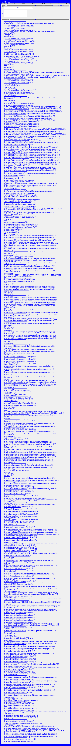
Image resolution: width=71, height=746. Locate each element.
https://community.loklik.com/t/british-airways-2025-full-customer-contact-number (15, 662)
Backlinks (5, 187)
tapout (5, 219)
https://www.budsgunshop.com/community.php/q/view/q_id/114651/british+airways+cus (16, 625)
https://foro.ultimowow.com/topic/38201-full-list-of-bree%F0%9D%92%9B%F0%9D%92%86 (17, 110)
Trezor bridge (6, 697)
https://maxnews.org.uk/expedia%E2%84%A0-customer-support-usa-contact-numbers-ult (16, 290)
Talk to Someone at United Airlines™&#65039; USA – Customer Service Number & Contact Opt (17, 199)
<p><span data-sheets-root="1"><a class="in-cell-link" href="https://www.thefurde (15, 30)
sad (4, 35)
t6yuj (4, 374)
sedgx (5, 417)
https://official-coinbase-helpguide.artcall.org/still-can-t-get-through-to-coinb (14, 213)
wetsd (5, 246)
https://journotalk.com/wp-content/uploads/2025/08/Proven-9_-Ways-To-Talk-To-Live (15, 193)
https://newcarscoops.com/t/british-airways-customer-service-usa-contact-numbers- (15, 728)
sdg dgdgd (5, 571)
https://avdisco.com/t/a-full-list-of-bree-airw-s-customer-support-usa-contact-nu (15, 31)
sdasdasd (5, 27)
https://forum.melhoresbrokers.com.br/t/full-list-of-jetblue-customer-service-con (15, 650)
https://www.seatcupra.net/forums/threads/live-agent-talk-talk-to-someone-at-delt (15, 405)
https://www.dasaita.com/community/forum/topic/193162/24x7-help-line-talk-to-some (16, 514)
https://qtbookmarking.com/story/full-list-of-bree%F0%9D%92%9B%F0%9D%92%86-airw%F (17, 208)
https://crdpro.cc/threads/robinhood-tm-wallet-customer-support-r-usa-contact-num (15, 687)
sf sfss (5, 407)
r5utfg (5, 375)
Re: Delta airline (7, 101)
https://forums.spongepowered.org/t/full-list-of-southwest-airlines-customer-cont (15, 443)
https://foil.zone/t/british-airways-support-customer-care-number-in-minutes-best (15, 644)
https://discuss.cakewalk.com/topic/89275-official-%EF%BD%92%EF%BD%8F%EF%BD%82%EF (18, 56)
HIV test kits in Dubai (7, 531)
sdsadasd (5, 64)
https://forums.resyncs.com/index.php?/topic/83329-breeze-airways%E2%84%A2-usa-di (16, 717)
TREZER (5, 306)
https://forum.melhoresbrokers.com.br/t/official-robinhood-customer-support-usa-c (15, 705)
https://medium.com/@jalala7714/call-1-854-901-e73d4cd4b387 (13, 498)
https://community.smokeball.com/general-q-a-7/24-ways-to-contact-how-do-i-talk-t (15, 586)
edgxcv (5, 322)
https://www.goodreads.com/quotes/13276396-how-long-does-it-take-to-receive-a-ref (15, 675)
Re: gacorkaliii (7, 722)
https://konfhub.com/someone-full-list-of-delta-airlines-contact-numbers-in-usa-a (15, 256)
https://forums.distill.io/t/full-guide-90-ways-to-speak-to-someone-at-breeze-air (15, 380)
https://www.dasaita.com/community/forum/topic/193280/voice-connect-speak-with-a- (16, 511)
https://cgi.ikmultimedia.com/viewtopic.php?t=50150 (11, 123)
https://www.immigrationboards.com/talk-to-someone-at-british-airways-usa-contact (15, 489)
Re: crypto (6, 61)
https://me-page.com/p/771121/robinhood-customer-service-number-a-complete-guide (16, 500)
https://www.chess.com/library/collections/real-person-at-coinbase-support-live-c (15, 666)
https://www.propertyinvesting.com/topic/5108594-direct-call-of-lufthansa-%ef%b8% (15, 163)
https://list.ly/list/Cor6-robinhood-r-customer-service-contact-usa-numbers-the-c (15, 504)
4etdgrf (5, 333)
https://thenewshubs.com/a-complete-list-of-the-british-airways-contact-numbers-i (15, 449)
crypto (5, 472)
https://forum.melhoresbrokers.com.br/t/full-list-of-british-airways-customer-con (15, 684)
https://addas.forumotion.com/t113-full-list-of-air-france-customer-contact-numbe (15, 97)
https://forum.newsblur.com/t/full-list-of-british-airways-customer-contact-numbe (15, 481)
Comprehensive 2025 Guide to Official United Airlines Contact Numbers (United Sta (15, 216)
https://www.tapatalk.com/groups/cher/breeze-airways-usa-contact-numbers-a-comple (16, 533)
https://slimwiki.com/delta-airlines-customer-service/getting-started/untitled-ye (15, 709)
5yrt (4, 418)
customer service (6, 135)
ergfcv (5, 296)
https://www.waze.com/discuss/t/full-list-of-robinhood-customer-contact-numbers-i (15, 497)
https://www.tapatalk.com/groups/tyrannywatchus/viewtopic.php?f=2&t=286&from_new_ (16, 131)
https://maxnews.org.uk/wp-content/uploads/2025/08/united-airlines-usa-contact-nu (15, 281)
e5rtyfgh (5, 558)
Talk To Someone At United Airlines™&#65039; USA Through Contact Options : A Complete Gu (17, 202)
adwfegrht (5, 579)
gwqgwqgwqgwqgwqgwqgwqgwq (8, 221)
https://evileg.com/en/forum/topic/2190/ (9, 645)
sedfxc (5, 253)
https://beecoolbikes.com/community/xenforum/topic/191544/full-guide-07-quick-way (16, 543)
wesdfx (5, 250)
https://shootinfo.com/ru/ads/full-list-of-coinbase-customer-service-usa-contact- (15, 167)
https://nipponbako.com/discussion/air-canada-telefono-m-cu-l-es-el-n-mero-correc (15, 420)
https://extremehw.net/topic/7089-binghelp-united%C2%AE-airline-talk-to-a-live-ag (15, 200)
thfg (4, 342)
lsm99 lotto (5, 400)
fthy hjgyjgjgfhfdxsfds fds (7, 510)
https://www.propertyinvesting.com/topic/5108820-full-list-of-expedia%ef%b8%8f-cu (15, 141)
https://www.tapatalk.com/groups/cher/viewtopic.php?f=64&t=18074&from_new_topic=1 (16, 513)
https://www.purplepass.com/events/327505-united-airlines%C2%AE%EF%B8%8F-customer (17, 708)
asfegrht (5, 501)
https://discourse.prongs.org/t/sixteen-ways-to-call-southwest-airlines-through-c (15, 612)
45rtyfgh (5, 434)
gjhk (4, 732)
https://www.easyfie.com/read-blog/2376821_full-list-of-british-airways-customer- (15, 241)
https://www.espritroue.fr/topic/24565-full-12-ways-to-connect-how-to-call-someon (15, 334)
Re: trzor (6, 95)
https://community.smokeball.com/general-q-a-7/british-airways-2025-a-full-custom (15, 592)
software (5, 98)
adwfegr (5, 572)
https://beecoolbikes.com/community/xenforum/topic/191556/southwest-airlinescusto (16, 535)
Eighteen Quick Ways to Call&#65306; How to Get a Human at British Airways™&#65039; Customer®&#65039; (19, 723)
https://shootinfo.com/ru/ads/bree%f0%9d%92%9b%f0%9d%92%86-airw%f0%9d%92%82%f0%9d (18, 128)
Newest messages (7, 743)
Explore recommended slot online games (11, 55)
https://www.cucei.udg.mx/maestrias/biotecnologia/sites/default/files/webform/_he (15, 279)
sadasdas (5, 66)
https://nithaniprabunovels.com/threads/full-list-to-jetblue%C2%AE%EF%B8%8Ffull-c (16, 480)
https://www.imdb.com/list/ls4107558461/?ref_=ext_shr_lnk (12, 507)
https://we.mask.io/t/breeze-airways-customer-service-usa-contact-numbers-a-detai (15, 641)
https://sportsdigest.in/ (7, 362)
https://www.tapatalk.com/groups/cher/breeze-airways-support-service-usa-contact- (15, 529)
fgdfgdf (5, 713)
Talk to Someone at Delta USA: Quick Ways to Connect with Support (13, 583)
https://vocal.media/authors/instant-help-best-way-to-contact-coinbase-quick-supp (15, 639)
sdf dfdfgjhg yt (6, 524)
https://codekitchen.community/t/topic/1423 (10, 43)
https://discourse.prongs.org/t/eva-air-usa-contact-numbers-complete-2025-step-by (15, 528)
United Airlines (6, 255)
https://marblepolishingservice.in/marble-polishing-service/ (12, 495)
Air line (5, 87)
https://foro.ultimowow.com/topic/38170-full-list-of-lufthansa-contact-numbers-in (15, 112)
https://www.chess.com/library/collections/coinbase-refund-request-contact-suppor (15, 672)
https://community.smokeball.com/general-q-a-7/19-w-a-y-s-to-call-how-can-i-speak (15, 606)
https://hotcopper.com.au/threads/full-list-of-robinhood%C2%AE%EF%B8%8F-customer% (16, 139)
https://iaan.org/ (6, 391)
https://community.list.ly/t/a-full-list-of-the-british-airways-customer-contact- (14, 457)
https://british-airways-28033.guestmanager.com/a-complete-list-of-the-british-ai (15, 264)
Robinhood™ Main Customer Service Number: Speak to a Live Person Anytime (15, 512)
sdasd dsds (5, 65)
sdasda (5, 67)
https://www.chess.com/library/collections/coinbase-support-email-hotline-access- (15, 668)
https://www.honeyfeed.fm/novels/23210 (9, 741)
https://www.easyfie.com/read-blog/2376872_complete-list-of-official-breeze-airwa (15, 238)
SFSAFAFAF (6, 364)
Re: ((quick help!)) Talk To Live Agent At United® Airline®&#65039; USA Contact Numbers (18, 207)
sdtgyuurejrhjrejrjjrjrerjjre (7, 222)
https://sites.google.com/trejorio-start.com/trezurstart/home (12, 390)
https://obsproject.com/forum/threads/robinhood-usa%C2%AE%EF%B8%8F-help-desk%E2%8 (17, 730)
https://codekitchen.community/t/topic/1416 (10, 53)
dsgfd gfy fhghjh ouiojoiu (7, 515)
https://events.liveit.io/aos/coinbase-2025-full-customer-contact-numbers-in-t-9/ (15, 451)
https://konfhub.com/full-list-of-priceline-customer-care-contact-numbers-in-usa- (15, 295)
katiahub (5, 377)
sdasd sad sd (6, 33)
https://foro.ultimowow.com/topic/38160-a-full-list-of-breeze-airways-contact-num (15, 113)
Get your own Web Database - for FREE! (35, 745)
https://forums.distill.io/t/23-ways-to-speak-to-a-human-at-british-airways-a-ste (15, 381)
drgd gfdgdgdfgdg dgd (7, 230)
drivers (5, 317)
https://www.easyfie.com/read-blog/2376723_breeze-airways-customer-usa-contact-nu (16, 243)
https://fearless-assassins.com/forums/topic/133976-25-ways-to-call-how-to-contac (15, 733)
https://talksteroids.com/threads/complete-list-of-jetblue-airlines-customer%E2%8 (15, 190)
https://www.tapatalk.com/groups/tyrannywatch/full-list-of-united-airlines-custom (15, 196)
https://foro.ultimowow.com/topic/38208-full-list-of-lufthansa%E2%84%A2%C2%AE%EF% (16, 106)
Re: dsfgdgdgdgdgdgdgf (8, 22)
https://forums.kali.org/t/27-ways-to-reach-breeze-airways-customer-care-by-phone (15, 483)
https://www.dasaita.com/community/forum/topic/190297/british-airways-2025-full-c (15, 565)
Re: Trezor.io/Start (8, 232)
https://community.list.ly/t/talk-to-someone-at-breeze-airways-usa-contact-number (15, 456)
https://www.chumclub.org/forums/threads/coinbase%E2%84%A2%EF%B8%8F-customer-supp (17, 72)
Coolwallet (5, 599)
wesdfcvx (5, 325)
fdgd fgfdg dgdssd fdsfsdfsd (8, 257)
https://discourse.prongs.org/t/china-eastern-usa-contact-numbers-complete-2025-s (15, 581)
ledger (5, 324)
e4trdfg (5, 348)
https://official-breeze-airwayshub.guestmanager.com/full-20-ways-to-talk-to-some (15, 259)
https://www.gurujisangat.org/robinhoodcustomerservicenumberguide (13, 174)
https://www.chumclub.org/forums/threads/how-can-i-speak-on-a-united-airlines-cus (15, 96)
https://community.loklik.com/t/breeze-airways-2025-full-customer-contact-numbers (15, 652)
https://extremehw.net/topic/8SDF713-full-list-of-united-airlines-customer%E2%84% (15, 186)
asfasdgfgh (5, 611)
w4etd (5, 367)
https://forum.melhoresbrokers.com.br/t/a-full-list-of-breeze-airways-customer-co (15, 680)
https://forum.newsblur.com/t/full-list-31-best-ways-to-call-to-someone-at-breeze (15, 479)
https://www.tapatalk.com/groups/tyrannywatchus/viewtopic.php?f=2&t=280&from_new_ (16, 142)
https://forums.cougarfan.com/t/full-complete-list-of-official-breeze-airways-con (15, 212)
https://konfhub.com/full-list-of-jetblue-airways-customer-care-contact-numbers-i (15, 315)
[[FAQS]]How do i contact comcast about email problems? (12, 438)
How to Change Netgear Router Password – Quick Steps (12, 470)
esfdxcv (5, 328)
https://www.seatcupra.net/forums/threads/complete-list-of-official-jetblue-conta (15, 415)
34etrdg (5, 343)
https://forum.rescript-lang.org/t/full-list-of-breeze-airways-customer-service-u (14, 423)
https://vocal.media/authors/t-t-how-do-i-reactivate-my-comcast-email (13, 561)
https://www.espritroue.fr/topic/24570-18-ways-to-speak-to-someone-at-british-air (15, 332)
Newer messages (13, 743)
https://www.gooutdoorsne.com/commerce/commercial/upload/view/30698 (14, 499)
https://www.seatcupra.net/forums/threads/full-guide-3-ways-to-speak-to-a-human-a (15, 411)
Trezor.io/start (6, 102)
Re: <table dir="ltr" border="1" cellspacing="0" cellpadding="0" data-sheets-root (16, 39)
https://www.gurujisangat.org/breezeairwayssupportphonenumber (13, 209)
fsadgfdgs (5, 450)
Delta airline (5, 100)
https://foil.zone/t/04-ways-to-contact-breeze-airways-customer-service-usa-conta (15, 643)
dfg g (5, 640)
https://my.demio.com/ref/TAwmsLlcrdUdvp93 (10, 156)
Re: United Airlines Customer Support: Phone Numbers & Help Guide (15, 735)
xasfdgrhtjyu (6, 283)
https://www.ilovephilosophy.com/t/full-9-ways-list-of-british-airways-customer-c (15, 385)
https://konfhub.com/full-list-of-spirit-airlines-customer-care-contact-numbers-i (15, 266)
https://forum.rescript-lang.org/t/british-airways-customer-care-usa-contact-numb (15, 433)
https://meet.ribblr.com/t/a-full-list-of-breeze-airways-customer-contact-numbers (15, 574)
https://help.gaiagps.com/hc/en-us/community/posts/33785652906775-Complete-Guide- (16, 673)
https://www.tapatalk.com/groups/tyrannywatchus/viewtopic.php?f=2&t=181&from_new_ (16, 154)
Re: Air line (7, 88)
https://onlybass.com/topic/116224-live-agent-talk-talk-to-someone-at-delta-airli (15, 204)
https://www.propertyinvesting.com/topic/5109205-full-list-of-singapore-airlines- (15, 117)
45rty (5, 371)
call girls (6, 378)
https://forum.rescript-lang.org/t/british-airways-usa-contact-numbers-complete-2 (15, 426)
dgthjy (5, 386)
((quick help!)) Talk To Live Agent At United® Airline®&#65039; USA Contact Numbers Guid (17, 206)
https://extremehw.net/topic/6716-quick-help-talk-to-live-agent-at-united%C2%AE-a (15, 203)
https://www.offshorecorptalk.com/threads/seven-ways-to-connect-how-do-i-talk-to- (15, 736)
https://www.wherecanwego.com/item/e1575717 (10, 394)
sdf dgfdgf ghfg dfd (6, 406)
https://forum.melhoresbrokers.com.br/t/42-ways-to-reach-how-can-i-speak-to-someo (16, 683)
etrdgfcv (5, 445)
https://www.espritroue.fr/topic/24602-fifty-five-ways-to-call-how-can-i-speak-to (15, 329)
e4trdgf (5, 308)
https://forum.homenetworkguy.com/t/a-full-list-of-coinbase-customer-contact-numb (15, 224)
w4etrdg (5, 354)
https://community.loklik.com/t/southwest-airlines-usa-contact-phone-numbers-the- (15, 654)
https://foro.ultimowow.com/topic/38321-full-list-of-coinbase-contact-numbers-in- (15, 104)
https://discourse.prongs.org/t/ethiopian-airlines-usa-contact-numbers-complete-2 (15, 526)
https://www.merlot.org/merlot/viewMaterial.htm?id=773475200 (12, 637)
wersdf (5, 247)
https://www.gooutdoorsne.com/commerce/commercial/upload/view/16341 (14, 554)
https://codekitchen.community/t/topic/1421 (10, 50)
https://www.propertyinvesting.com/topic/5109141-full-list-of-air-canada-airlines (15, 130)
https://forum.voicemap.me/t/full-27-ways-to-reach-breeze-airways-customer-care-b (15, 314)
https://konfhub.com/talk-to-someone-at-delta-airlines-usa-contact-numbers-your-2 (15, 235)
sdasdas (5, 48)
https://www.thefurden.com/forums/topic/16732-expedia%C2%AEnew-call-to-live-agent (16, 42)
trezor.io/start (6, 84)
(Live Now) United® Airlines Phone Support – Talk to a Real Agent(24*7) (14, 402)
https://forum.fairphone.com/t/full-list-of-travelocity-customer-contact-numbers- (15, 627)
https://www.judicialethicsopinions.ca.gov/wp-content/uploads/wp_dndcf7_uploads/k (15, 388)
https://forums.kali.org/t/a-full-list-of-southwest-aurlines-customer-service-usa (15, 484)
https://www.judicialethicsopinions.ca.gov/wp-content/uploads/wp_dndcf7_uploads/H (15, 404)
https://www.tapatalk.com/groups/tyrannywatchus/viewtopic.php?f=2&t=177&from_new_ (16, 157)
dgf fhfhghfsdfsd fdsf (7, 542)
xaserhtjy (5, 293)
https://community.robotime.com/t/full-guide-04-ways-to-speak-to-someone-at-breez (15, 297)
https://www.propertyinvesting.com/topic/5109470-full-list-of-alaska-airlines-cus (15, 105)
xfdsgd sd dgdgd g (6, 234)
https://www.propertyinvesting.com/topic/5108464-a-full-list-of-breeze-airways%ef (15, 166)
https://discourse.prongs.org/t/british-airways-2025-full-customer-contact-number (15, 630)
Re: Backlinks (7, 182)
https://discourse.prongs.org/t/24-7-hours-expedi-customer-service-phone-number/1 (15, 562)
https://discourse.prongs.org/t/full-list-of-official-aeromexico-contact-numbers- (15, 567)
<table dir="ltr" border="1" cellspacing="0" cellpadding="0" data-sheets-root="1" (15, 21)
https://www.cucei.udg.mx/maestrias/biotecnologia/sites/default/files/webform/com (15, 228)
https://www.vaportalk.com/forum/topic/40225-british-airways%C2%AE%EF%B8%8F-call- (16, 274)
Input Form (17, 743)
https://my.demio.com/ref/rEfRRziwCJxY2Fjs (10, 151)
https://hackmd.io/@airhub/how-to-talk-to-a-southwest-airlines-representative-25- (15, 353)
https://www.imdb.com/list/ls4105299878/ (10, 698)
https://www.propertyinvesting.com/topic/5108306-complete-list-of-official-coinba (15, 173)
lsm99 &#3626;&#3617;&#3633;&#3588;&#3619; (11, 401)
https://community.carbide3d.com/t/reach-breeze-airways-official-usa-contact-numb (15, 719)
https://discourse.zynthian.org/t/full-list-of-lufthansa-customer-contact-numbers (15, 60)
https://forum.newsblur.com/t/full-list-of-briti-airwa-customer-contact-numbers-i (15, 477)
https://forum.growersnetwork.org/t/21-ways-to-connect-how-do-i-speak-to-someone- (15, 738)
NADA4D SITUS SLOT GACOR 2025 (9, 214)
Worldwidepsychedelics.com (8, 215)
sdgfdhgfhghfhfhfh (6, 198)
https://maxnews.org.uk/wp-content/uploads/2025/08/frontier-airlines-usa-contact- (15, 276)
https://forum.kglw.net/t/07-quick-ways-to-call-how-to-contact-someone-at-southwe (15, 424)
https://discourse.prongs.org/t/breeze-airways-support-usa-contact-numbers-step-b (15, 609)
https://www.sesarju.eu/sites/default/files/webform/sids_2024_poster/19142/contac (15, 670)
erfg (4, 410)
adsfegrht (5, 436)
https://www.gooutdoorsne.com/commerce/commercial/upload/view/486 (14, 692)
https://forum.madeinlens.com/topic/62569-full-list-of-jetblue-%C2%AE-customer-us (15, 593)
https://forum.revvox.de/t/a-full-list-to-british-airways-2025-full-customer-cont (14, 560)
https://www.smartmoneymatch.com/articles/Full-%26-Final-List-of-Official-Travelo (15, 521)
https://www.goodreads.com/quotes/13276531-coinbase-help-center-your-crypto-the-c (16, 669)
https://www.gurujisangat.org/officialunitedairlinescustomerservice (13, 165)
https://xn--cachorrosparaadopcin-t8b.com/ (10, 177)
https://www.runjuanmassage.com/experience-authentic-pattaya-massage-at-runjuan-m (16, 700)
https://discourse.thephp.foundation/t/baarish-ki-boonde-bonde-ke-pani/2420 (14, 217)
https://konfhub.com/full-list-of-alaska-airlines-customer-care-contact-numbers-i (15, 339)
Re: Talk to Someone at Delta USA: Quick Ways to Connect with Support (15, 580)
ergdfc (5, 310)
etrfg (4, 559)
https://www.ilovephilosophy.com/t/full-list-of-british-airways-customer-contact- (15, 345)
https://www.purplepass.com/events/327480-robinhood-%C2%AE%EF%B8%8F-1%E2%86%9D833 (18, 711)
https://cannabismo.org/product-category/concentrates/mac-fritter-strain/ (14, 731)
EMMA (5, 468)
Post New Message (61, 5)
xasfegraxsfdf (6, 503)
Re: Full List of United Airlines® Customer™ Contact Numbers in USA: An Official (16, 195)
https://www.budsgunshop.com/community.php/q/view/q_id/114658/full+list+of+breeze (16, 623)
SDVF (5, 471)
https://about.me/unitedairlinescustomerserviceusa (11, 176)
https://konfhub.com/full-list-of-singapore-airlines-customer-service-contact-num (15, 270)
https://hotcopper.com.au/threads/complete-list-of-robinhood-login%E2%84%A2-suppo (16, 159)
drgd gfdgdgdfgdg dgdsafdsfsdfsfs (9, 229)
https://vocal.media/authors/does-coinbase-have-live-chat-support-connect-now (15, 696)
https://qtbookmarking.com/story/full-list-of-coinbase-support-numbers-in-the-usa (15, 185)
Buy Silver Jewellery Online (8, 591)
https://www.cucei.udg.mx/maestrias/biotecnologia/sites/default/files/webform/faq (15, 280)
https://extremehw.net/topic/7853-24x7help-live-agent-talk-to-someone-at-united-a (15, 194)
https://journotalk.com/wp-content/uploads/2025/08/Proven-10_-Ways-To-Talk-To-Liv (15, 192)
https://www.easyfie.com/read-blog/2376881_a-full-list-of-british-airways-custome (15, 239)
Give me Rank (6, 482)
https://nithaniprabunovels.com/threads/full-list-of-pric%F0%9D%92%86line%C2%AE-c (16, 396)
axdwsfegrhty (6, 564)
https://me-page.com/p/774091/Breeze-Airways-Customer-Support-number (14, 441)
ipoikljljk (5, 642)
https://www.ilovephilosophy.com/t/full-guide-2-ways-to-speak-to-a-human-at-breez (15, 382)
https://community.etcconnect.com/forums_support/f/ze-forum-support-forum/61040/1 (16, 663)
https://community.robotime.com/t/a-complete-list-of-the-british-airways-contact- (15, 302)
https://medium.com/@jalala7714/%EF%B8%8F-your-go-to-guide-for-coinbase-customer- (16, 312)
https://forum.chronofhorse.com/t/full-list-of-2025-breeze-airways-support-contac (15, 365)
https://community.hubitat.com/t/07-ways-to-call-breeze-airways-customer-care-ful (15, 727)
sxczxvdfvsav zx (7, 205)
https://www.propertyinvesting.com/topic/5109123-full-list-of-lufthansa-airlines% (15, 137)
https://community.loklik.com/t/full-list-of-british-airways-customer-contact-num (15, 646)
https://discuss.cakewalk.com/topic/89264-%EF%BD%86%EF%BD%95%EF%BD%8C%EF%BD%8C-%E (19, 75)
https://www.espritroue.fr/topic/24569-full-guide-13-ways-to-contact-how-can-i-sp (15, 331)
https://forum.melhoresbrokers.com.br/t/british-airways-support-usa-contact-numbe (15, 677)
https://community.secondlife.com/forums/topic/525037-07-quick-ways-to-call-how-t (15, 726)
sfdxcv (5, 327)
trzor (4, 94)
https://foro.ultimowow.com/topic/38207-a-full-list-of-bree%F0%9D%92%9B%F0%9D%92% (16, 107)
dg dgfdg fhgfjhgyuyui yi (7, 517)
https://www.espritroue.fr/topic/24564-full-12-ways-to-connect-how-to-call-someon (15, 336)
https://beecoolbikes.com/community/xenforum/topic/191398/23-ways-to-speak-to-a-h (16, 547)
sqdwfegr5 (5, 474)
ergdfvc (5, 425)
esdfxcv (5, 326)
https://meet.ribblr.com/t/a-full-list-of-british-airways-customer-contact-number (15, 573)
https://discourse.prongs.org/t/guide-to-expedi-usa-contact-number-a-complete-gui (15, 566)
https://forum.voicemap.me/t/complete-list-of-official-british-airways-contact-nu (15, 318)
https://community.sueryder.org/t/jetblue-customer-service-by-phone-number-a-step (15, 610)
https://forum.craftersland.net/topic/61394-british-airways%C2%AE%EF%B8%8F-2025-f (16, 605)
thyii (4, 473)
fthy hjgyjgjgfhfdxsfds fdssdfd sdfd (9, 509)
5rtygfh (5, 563)
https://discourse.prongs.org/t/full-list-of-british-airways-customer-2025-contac (15, 626)
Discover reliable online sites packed (10, 28)
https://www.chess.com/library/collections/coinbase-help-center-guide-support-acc (15, 676)
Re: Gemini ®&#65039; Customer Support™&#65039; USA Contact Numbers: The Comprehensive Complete (20, 725)
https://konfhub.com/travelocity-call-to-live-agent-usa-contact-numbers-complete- (15, 311)
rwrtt (4, 674)
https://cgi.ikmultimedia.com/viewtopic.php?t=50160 (11, 121)
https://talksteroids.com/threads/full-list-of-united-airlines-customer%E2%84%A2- (15, 144)
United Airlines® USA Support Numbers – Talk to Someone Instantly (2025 (14, 525)
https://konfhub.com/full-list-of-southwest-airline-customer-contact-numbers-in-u (15, 305)
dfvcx (5, 330)
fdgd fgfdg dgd (6, 285)
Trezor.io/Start (6, 231)
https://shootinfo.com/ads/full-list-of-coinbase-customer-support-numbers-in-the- (15, 189)
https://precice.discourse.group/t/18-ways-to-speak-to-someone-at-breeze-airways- (15, 448)
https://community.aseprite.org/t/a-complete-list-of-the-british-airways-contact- (15, 368)
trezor (5, 387)
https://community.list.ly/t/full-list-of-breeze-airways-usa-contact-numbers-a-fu (15, 461)
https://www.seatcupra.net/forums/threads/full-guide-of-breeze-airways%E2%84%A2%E (16, 414)
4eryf (5, 435)
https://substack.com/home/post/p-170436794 (10, 71)
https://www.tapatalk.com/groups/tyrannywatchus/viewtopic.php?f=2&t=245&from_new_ (16, 148)
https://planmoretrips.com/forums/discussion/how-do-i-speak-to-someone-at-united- (15, 508)
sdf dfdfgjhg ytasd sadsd (7, 523)
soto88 (5, 233)
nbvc (4, 632)
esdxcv (5, 416)
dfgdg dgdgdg (6, 395)
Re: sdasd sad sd (7, 34)
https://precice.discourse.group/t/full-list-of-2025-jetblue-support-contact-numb (15, 454)
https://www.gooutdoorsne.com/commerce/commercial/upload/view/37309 (14, 467)
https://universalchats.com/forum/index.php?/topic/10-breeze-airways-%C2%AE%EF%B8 (16, 714)
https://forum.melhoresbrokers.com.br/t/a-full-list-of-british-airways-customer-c (15, 695)
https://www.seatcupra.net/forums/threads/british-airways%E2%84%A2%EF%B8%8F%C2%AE (17, 412)
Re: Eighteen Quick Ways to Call (10, 724)
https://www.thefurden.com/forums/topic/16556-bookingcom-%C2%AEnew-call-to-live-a (16, 89)
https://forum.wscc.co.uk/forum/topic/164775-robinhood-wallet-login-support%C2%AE (16, 729)
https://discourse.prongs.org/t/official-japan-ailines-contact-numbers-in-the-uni (15, 555)
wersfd (5, 292)
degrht (5, 389)
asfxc (5, 301)
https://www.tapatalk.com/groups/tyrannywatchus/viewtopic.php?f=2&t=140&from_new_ (16, 161)
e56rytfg (5, 557)
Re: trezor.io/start (7, 85)
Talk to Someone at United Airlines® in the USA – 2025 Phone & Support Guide (15, 544)
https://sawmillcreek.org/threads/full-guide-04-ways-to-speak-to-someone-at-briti (15, 286)
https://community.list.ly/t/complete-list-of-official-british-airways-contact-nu (14, 465)
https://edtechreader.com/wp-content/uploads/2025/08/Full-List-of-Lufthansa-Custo (15, 143)
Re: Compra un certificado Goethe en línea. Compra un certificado (14, 712)
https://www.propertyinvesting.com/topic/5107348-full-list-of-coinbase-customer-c (15, 191)
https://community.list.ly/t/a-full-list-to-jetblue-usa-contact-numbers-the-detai (14, 464)
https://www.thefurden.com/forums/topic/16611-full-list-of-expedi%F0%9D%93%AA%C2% (16, 41)
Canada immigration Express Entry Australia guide (12, 419)
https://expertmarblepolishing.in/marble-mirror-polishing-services (13, 492)
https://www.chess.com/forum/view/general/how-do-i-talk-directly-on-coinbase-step (15, 506)
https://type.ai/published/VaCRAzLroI (9, 439)
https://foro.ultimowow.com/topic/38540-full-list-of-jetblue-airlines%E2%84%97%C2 (15, 91)
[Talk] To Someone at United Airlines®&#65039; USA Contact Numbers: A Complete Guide (17, 556)
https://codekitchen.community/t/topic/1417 (10, 52)
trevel (5, 628)
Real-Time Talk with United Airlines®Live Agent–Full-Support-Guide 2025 (14, 397)
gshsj (5, 211)
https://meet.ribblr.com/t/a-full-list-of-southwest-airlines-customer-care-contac (15, 568)
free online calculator (7, 476)
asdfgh (5, 462)
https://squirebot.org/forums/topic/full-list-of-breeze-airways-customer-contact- (15, 23)
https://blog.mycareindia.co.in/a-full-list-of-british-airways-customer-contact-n (14, 444)
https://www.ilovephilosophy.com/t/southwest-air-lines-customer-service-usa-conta (15, 344)
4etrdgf (5, 408)
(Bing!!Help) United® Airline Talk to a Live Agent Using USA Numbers (13, 201)
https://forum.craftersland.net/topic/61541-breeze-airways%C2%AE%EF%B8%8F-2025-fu (16, 598)
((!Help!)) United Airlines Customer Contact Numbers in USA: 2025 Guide (14, 197)
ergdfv (5, 422)
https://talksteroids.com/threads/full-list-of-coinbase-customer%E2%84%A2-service (15, 179)
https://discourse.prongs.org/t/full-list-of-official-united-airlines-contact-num (14, 596)
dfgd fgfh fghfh (6, 440)
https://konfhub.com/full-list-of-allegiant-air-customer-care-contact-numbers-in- (15, 309)
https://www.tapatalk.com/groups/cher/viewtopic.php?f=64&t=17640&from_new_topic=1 (16, 519)
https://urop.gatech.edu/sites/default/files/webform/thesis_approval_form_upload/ (15, 671)
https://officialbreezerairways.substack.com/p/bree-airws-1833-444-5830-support (15, 76)
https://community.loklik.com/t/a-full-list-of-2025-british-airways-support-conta (15, 648)
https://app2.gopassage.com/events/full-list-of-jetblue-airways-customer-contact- (15, 223)
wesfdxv (5, 341)
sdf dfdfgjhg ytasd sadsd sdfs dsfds (9, 520)
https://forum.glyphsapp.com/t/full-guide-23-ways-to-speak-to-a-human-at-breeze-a (15, 546)
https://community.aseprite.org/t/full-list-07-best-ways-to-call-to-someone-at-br (15, 372)
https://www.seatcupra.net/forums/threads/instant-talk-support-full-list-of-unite (15, 403)
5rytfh (5, 352)
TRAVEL (5, 184)
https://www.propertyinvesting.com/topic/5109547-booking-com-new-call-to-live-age (15, 99)
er (4, 421)
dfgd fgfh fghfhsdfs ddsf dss (8, 437)
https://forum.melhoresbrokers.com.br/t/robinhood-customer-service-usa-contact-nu (15, 710)
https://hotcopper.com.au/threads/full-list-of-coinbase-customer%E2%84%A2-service (16, 146)
